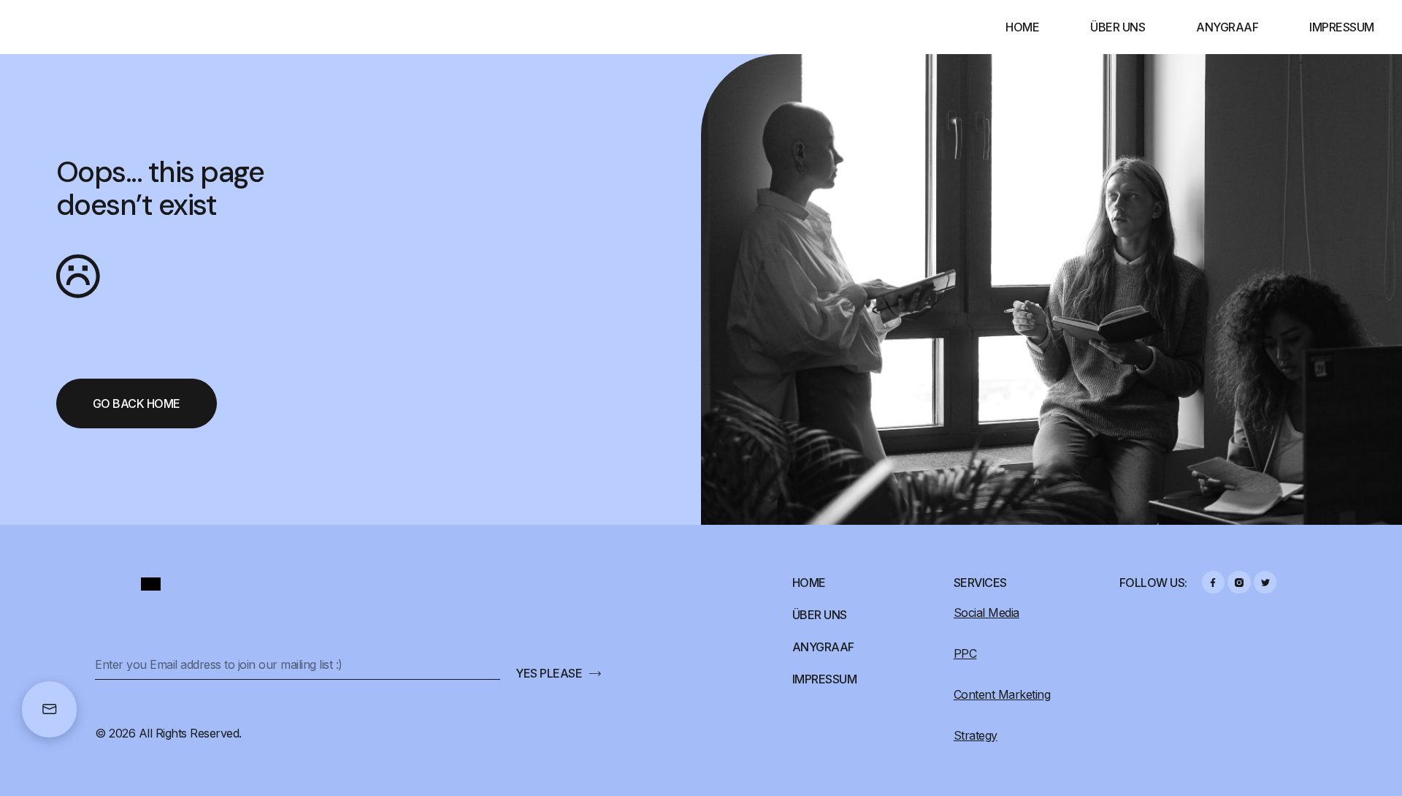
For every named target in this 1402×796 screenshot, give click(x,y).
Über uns (1117, 27)
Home (1022, 27)
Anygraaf (1227, 27)
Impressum (1341, 27)
